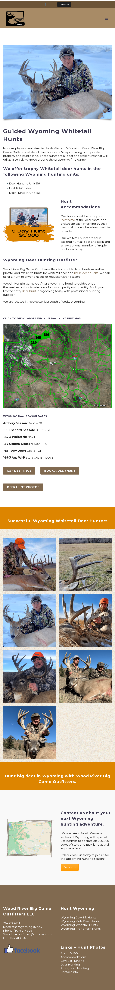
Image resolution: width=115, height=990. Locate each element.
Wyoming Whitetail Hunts (79, 925)
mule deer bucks (86, 273)
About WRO (69, 953)
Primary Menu (106, 18)
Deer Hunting (70, 964)
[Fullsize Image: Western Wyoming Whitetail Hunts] (29, 732)
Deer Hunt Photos (23, 487)
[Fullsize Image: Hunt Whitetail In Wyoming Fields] (85, 620)
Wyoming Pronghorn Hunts (81, 928)
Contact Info (69, 972)
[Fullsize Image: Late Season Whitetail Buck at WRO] (29, 620)
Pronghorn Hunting (75, 968)
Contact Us (69, 867)
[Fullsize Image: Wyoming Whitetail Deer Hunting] (85, 676)
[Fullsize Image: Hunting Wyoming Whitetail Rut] (29, 564)
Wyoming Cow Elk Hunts (78, 917)
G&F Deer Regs (19, 470)
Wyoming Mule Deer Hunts (80, 921)
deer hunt (29, 291)
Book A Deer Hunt (59, 470)
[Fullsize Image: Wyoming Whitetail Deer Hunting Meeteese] (29, 676)
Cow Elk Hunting (72, 961)
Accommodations (73, 957)
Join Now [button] (64, 4)
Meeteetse (68, 220)
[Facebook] (45, 4)
